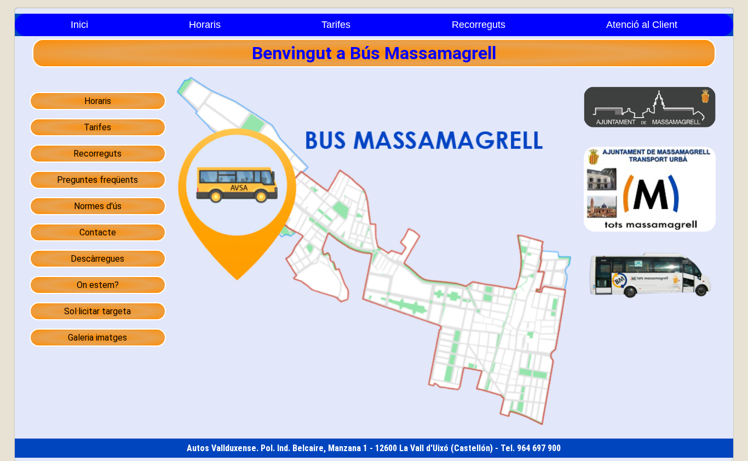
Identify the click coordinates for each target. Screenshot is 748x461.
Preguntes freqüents (97, 180)
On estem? (98, 285)
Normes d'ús (98, 206)
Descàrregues (97, 258)
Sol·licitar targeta (97, 311)
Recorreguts (478, 24)
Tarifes (335, 24)
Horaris (205, 24)
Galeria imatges (97, 337)
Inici (79, 24)
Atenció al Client (641, 24)
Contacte (97, 232)
